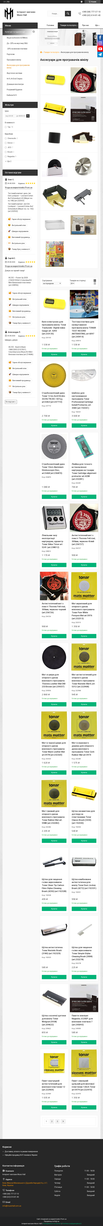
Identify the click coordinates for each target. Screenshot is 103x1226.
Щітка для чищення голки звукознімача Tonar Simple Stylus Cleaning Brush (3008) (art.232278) (82, 953)
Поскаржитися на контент (52, 1223)
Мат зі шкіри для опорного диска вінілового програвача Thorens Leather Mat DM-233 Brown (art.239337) (54, 680)
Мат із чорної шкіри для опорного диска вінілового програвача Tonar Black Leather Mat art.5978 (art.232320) (54, 749)
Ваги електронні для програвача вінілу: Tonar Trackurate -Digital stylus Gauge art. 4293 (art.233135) (54, 327)
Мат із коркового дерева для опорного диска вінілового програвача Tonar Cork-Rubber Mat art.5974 (83, 749)
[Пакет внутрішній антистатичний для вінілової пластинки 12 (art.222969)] (54, 1063)
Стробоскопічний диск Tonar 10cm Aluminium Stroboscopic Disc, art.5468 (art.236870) (53, 468)
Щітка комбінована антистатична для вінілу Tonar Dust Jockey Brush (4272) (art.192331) (84, 883)
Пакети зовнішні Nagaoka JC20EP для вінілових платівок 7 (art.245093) (82, 1020)
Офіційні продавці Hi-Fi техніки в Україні (21, 1155)
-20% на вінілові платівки (17, 49)
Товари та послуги (68, 25)
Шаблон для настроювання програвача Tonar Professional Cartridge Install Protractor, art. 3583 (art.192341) (82, 400)
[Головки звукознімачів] (83, 138)
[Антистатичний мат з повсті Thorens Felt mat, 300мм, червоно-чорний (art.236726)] (54, 586)
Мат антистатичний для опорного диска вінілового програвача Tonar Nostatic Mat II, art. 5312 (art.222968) (84, 680)
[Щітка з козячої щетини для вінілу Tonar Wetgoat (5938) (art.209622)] (54, 998)
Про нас (85, 25)
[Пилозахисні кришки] (55, 225)
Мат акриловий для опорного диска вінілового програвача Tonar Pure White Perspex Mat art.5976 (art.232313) (83, 611)
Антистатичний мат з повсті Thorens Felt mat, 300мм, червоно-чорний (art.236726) (54, 608)
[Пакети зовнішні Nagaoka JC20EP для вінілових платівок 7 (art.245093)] (84, 998)
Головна (50, 25)
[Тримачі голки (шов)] (83, 196)
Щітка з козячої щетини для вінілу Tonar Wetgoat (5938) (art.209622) (54, 1020)
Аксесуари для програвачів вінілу (18, 66)
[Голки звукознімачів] (55, 196)
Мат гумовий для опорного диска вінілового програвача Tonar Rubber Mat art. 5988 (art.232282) (53, 817)
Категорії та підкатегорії (15, 32)
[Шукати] (68, 13)
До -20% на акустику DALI (17, 43)
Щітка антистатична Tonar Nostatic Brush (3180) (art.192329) (52, 950)
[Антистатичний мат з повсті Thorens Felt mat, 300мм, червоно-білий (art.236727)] (84, 518)
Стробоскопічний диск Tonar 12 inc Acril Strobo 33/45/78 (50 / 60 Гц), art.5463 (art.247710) (53, 397)
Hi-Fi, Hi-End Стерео (14, 79)
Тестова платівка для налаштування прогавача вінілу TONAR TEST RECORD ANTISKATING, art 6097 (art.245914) (84, 329)
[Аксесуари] (55, 138)
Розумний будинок (14, 90)
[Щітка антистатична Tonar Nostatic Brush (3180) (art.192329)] (54, 930)
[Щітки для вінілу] (55, 109)
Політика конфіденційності (72, 1223)
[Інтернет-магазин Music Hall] (9, 13)
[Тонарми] (83, 225)
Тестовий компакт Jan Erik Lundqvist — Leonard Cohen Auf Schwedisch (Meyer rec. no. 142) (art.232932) (21, 207)
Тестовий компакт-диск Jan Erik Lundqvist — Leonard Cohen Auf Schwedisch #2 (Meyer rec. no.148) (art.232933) (20, 197)
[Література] (55, 254)
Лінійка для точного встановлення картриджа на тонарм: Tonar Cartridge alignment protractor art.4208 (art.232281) (84, 471)
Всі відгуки (10, 402)
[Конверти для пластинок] (83, 109)
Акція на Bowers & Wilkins (17, 38)
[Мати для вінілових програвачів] (83, 80)
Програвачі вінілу (14, 60)
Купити (54, 354)
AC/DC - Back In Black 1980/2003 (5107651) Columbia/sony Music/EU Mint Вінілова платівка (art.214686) (21, 350)
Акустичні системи (14, 73)
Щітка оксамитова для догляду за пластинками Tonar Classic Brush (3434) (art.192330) (83, 817)
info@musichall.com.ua (12, 1206)
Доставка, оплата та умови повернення (21, 1151)
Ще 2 (9, 161)
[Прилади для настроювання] (55, 80)
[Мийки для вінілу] (55, 167)
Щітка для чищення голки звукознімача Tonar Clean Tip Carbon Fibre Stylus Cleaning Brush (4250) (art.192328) (54, 885)
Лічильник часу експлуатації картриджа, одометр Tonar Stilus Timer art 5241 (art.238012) (52, 541)
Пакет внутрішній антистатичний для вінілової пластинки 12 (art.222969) (53, 1085)
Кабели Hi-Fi (12, 95)
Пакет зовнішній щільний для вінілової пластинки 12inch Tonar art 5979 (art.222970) (83, 1085)
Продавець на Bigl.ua (51, 1221)
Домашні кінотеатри (15, 84)
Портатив (11, 54)
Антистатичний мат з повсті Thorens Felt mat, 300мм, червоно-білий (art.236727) (83, 539)
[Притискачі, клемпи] (83, 167)
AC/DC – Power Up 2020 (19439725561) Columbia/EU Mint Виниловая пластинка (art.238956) (20, 281)
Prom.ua (63, 1219)
